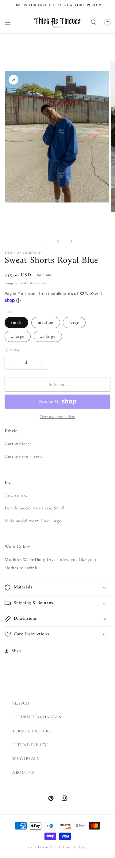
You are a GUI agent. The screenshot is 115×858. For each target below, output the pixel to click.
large (74, 322)
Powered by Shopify (75, 847)
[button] (7, 22)
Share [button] (17, 650)
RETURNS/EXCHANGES (36, 717)
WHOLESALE (25, 758)
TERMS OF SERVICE (32, 731)
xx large (48, 336)
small (16, 322)
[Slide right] (71, 241)
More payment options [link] (57, 416)
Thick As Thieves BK (50, 847)
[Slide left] (44, 241)
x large (17, 336)
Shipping (11, 283)
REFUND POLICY (29, 744)
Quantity (12, 349)
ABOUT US (23, 772)
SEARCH (21, 703)
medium (46, 322)
